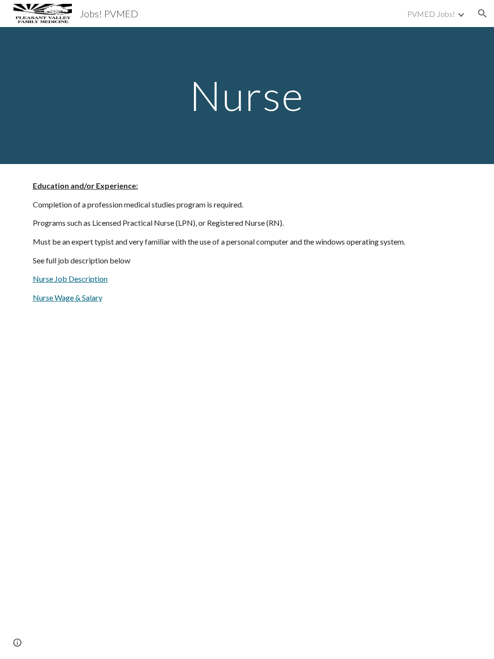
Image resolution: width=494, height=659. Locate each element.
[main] (246, 95)
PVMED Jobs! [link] (431, 13)
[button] (482, 13)
